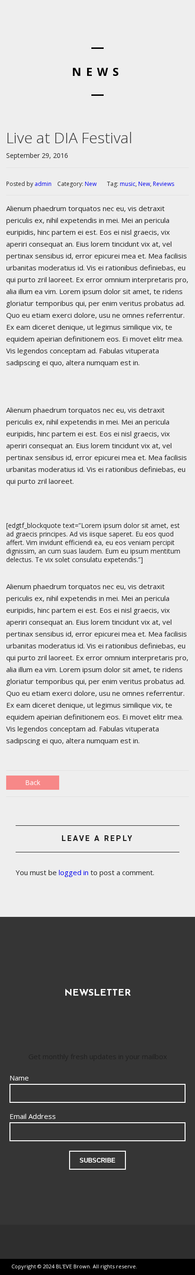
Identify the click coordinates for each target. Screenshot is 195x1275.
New (91, 184)
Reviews (163, 184)
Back (32, 782)
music (127, 184)
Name (19, 1077)
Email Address (32, 1116)
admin (43, 184)
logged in (74, 872)
